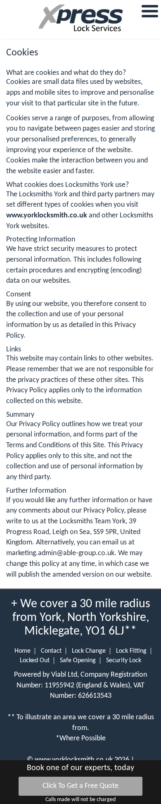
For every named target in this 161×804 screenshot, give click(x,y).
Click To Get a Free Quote (80, 786)
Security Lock (123, 660)
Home (22, 651)
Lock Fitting (131, 651)
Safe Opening (78, 660)
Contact (51, 651)
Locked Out (35, 660)
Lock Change (89, 651)
